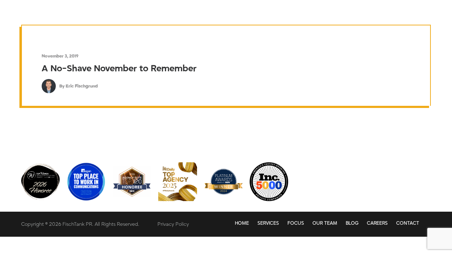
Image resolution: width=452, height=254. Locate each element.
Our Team (325, 223)
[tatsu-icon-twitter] (392, 178)
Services (268, 223)
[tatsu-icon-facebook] (411, 178)
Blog (352, 223)
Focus (295, 223)
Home (242, 223)
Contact (407, 223)
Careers (377, 223)
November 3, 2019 (60, 56)
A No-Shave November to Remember (119, 69)
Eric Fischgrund (82, 86)
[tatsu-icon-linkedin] (374, 178)
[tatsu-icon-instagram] (427, 178)
